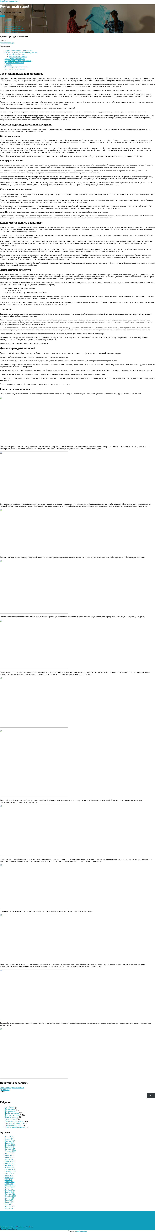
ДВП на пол (4, 1090)
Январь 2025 (9, 1163)
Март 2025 (9, 1159)
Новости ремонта (11, 32)
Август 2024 (9, 1174)
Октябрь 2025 (10, 1149)
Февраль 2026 (10, 1141)
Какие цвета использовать (15, 59)
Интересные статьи (12, 22)
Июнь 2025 (9, 1157)
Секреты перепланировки (15, 69)
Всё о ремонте (10, 1111)
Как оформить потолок (18, 57)
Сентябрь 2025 (10, 1151)
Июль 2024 (9, 1176)
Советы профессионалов (14, 1123)
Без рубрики (9, 1107)
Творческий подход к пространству (18, 50)
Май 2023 (8, 1204)
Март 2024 (9, 1184)
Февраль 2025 (10, 1161)
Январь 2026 (9, 1143)
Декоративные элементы (14, 63)
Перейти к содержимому (9, 1)
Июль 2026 (9, 1137)
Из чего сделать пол (17, 55)
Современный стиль (12, 26)
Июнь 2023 (9, 1202)
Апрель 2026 (9, 1139)
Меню (2, 16)
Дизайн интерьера (7, 43)
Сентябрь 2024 (10, 1171)
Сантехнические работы (14, 28)
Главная (8, 20)
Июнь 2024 (9, 1178)
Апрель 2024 (9, 1182)
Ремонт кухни (10, 24)
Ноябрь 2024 (9, 1167)
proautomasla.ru (81, 1231)
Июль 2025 (9, 1155)
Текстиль (8, 65)
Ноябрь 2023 (9, 1192)
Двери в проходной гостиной (16, 67)
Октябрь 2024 (10, 1169)
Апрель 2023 (9, 1206)
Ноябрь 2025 (9, 1147)
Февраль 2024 (10, 1186)
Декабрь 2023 (10, 1190)
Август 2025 (9, 1153)
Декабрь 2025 (10, 1145)
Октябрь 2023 (10, 1194)
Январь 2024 (9, 1188)
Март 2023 (9, 1208)
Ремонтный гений (14, 6)
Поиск (2, 1092)
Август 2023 (9, 1198)
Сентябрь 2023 (10, 1196)
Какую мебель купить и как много (18, 61)
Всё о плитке (10, 1109)
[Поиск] (151, 1095)
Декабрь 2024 (10, 1165)
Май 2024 (8, 1180)
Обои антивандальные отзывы (12, 1088)
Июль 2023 (9, 1200)
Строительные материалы (15, 30)
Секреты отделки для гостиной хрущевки (21, 53)
